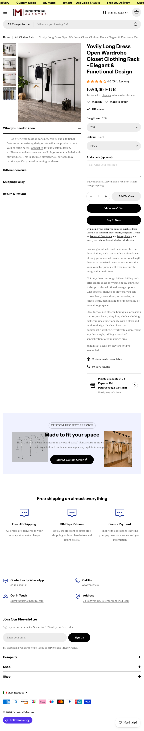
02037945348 (90, 585)
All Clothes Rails (24, 37)
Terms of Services (46, 647)
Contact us (37, 147)
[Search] (136, 24)
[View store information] (135, 385)
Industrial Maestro (23, 712)
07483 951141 (19, 585)
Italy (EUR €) (16, 692)
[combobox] (72, 24)
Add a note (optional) (99, 157)
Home (6, 37)
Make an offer (113, 208)
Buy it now (114, 220)
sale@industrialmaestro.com (27, 600)
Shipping (106, 95)
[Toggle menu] (5, 12)
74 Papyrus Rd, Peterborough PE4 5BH (106, 600)
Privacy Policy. (70, 647)
